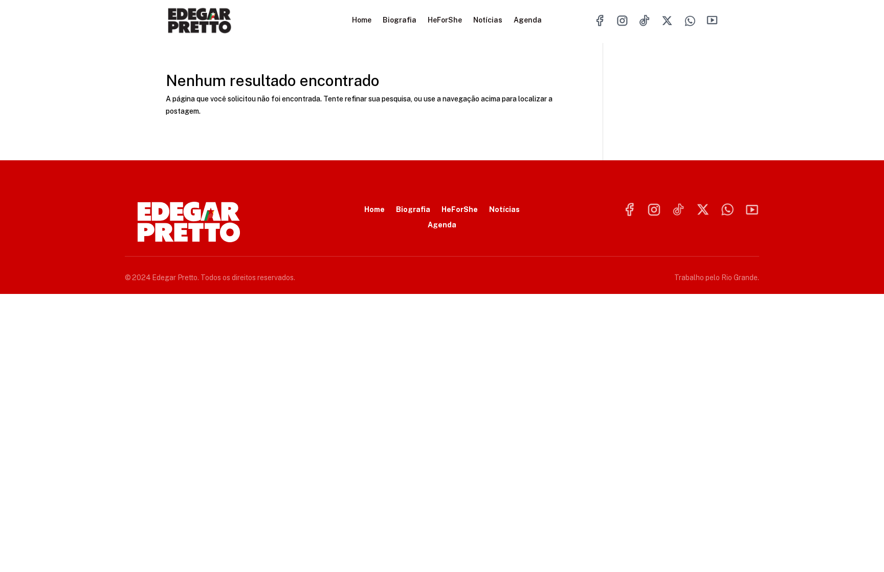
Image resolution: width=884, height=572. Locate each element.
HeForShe (445, 20)
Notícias (487, 20)
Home (361, 20)
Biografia (399, 20)
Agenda (528, 20)
